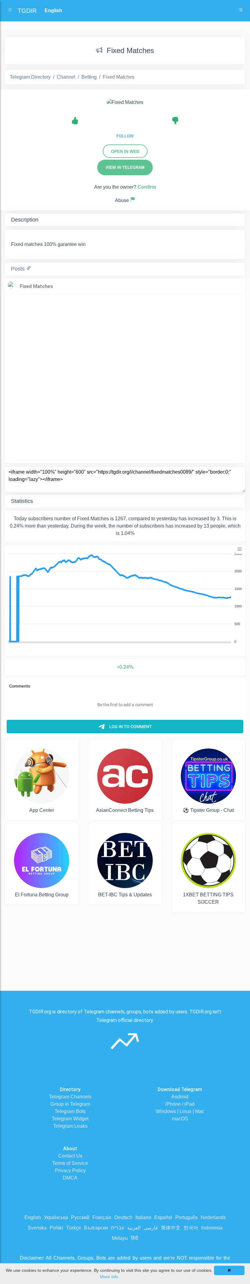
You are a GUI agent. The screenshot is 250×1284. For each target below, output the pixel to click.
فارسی (151, 1227)
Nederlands (213, 1217)
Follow (125, 136)
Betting (89, 77)
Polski (56, 1227)
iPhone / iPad (180, 1104)
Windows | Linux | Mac (180, 1111)
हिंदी (134, 1238)
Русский (80, 1217)
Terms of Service (70, 1163)
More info (109, 1276)
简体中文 (170, 1227)
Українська (56, 1217)
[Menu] (240, 549)
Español (163, 1217)
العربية (134, 1227)
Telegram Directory (30, 77)
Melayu (120, 1238)
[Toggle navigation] (240, 10)
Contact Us (70, 1155)
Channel (66, 77)
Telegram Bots (70, 1111)
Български (96, 1227)
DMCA (70, 1177)
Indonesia (212, 1227)
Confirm (147, 187)
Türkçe (73, 1227)
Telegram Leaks (70, 1126)
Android (179, 1096)
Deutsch (123, 1217)
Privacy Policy (70, 1170)
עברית (117, 1227)
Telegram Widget (70, 1118)
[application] (125, 598)
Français (101, 1217)
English (32, 1217)
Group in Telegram (70, 1104)
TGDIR (27, 10)
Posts (18, 269)
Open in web (125, 151)
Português (186, 1217)
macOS (180, 1118)
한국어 (191, 1227)
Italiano (143, 1217)
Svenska (37, 1227)
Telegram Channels (70, 1096)
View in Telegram (125, 167)
